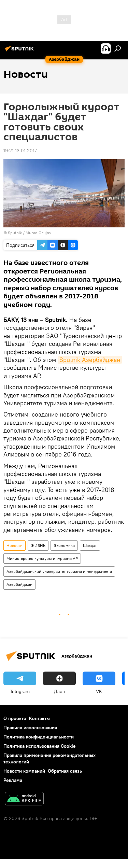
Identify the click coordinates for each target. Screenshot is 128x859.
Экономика (64, 545)
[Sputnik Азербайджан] (20, 51)
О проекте (14, 718)
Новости (14, 545)
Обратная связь (65, 771)
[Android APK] (24, 799)
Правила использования (30, 727)
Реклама (12, 780)
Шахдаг (90, 545)
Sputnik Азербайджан (89, 360)
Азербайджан (19, 584)
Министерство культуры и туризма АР (42, 558)
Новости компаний (24, 771)
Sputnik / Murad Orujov (29, 232)
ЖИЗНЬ (38, 545)
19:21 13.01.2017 (20, 150)
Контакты (39, 718)
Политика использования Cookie (39, 746)
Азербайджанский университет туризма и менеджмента (59, 571)
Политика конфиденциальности (38, 737)
